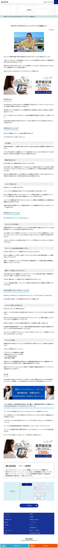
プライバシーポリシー (33, 522)
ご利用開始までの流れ (8, 519)
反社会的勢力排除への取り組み (35, 533)
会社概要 (31, 514)
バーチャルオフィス (39, 484)
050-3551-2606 (49, 2)
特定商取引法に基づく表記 (34, 519)
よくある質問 (6, 524)
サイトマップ (32, 524)
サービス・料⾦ (6, 514)
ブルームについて (7, 516)
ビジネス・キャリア (39, 491)
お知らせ (5, 533)
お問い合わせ (11, 546)
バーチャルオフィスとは (8, 530)
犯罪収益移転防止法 (33, 527)
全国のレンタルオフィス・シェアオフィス (42, 488)
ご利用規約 (31, 516)
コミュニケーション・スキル (39, 494)
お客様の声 (6, 522)
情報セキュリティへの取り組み (34, 530)
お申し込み (39, 546)
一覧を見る (29, 505)
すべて (27, 484)
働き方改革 (38, 498)
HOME (5, 16)
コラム (5, 527)
